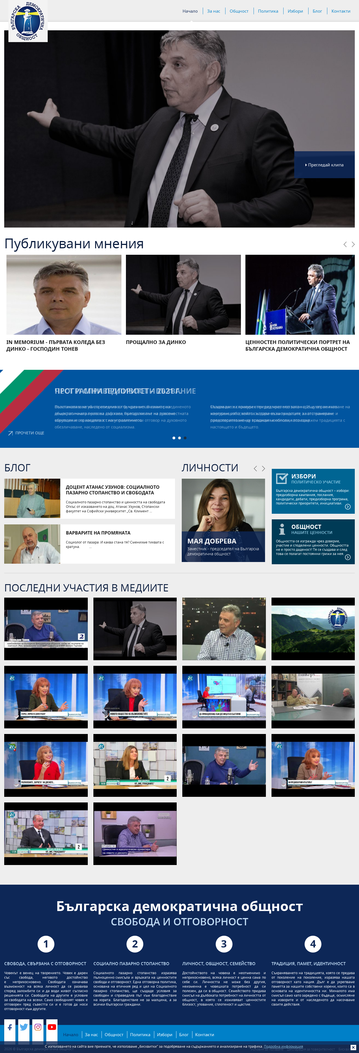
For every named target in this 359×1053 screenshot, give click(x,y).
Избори (295, 11)
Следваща (353, 244)
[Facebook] (9, 1032)
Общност (239, 11)
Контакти (341, 11)
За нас (213, 11)
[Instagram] (37, 1032)
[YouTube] (51, 1032)
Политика (268, 11)
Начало (190, 11)
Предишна (345, 244)
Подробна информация (283, 1046)
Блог (317, 11)
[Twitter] (23, 1032)
